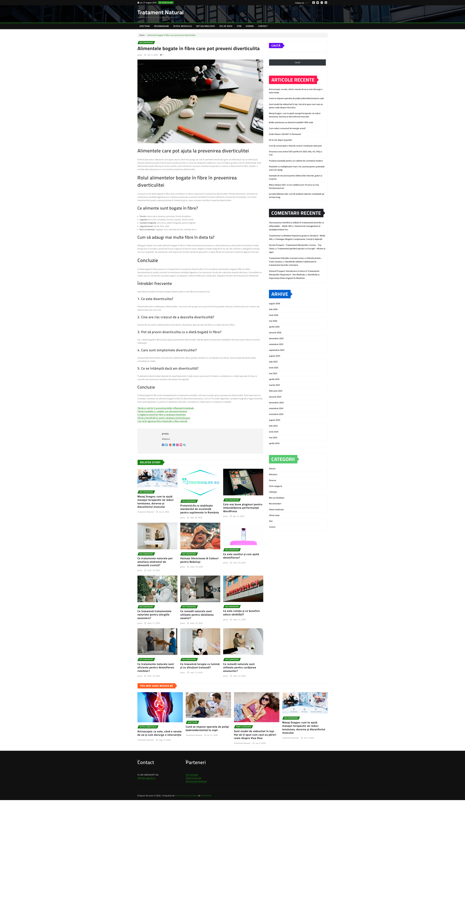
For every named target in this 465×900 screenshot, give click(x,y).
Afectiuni (145, 26)
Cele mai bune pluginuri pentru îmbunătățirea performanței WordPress (242, 508)
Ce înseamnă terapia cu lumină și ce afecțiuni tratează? (200, 665)
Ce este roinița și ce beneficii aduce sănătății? (241, 612)
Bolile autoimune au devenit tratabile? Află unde (291, 122)
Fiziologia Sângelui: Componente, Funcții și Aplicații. (299, 239)
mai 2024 (273, 437)
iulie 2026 (273, 309)
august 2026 (274, 303)
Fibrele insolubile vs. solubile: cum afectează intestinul (162, 411)
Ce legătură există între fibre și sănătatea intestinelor (161, 414)
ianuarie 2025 (275, 396)
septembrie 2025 (276, 350)
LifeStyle (273, 492)
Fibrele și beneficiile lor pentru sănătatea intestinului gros (163, 418)
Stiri (239, 26)
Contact (262, 26)
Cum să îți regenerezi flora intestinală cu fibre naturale (162, 421)
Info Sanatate (192, 774)
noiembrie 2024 (276, 408)
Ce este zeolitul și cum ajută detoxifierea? (241, 556)
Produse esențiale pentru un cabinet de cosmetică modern (296, 160)
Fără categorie (275, 486)
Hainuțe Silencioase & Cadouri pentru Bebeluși (199, 560)
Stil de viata (225, 26)
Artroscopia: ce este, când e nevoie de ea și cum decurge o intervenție (159, 733)
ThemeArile (206, 795)
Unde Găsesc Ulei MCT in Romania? (285, 134)
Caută (275, 45)
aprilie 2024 (274, 443)
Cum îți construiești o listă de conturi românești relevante (295, 145)
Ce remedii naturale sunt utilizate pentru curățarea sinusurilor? (239, 667)
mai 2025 (273, 373)
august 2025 (274, 356)
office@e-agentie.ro (146, 778)
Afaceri (272, 468)
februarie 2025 (275, 391)
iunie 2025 (273, 367)
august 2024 (274, 420)
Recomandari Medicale (196, 781)
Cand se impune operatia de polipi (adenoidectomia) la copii (296, 98)
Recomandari (161, 26)
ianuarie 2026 (275, 332)
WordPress (180, 795)
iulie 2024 (273, 425)
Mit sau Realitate (205, 26)
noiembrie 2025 (276, 344)
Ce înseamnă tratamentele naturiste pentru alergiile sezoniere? (154, 615)
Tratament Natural (160, 12)
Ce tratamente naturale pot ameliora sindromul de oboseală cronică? (155, 562)
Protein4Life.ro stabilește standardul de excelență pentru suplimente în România (199, 509)
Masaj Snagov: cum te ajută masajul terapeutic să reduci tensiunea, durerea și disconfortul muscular (155, 501)
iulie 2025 (273, 361)
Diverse (250, 26)
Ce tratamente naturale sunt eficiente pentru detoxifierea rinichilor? (155, 667)
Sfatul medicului (182, 26)
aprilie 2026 (274, 326)
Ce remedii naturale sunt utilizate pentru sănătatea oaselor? (197, 615)
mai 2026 (273, 321)
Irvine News (192, 795)
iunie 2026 (273, 315)
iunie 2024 (273, 431)
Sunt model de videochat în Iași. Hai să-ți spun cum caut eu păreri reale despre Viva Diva (255, 735)
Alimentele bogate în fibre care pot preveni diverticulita (171, 35)
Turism (272, 527)
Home (142, 35)
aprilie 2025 (274, 379)
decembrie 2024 (276, 402)
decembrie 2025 (276, 338)
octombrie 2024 (276, 414)
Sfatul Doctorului (193, 778)
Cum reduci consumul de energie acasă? (287, 128)
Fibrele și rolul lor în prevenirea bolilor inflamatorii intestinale (165, 408)
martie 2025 (274, 385)
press (139, 55)
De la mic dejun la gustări (280, 140)
